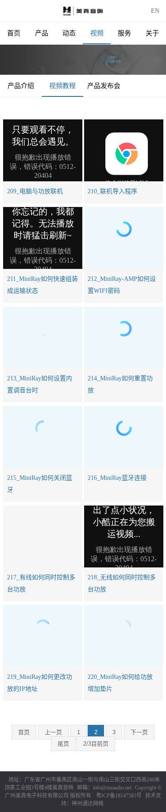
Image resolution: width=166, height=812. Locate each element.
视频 (97, 33)
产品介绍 (21, 85)
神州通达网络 (88, 804)
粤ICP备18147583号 (119, 796)
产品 (41, 33)
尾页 (63, 743)
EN (155, 11)
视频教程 (62, 85)
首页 (13, 33)
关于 (152, 33)
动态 (69, 33)
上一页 (53, 732)
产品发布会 (103, 85)
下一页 (139, 732)
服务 (124, 33)
